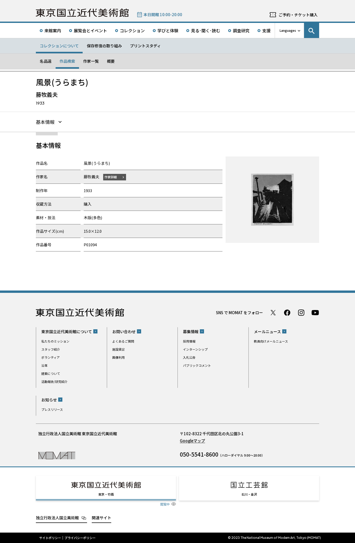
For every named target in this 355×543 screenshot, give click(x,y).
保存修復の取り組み (104, 45)
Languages (288, 30)
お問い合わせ (124, 331)
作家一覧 (91, 61)
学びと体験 (167, 30)
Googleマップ (192, 440)
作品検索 (67, 61)
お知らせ (49, 399)
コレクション (132, 30)
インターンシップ (195, 349)
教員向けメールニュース (271, 341)
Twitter (273, 313)
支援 (266, 30)
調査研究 (241, 30)
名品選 (45, 61)
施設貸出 (118, 349)
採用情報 (189, 341)
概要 (111, 61)
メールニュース (267, 331)
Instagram (301, 313)
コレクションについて (59, 45)
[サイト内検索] (311, 30)
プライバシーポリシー (80, 538)
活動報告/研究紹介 (54, 381)
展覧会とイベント (90, 30)
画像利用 (118, 357)
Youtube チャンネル (315, 313)
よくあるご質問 (123, 341)
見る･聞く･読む (205, 30)
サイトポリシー (50, 538)
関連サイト (101, 517)
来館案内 (52, 30)
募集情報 (191, 331)
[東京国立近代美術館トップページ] (82, 13)
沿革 (44, 365)
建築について (50, 373)
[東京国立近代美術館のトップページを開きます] (56, 455)
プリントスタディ (145, 45)
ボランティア (50, 357)
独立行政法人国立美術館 (57, 517)
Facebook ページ (287, 313)
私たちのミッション (55, 341)
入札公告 (189, 357)
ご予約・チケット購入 (298, 14)
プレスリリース (52, 409)
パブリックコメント (197, 365)
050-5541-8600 (199, 454)
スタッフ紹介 (50, 349)
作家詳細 (110, 177)
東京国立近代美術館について (66, 331)
